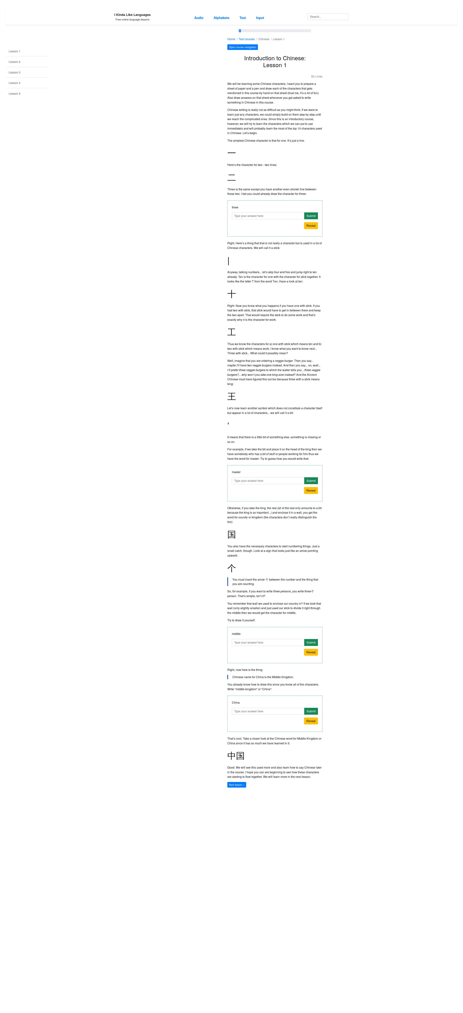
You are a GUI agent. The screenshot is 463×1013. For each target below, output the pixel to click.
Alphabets (221, 17)
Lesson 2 (14, 62)
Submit (311, 216)
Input (260, 17)
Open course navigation (242, 47)
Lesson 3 (14, 72)
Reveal (311, 225)
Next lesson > (237, 784)
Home (231, 39)
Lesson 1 (14, 51)
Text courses (247, 39)
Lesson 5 (14, 93)
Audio (198, 17)
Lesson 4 (14, 83)
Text (242, 17)
